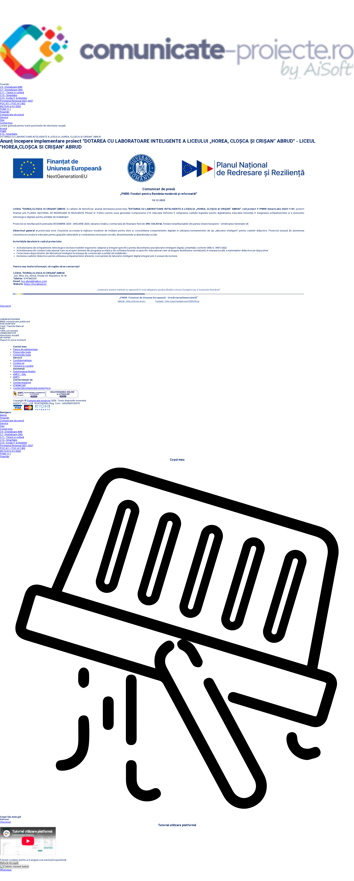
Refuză (4, 863)
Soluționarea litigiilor (24, 371)
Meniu (3, 415)
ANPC (16, 377)
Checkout (5, 822)
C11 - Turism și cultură (12, 92)
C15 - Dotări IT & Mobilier (13, 98)
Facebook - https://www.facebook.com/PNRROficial (177, 301)
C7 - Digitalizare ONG (11, 89)
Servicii (4, 117)
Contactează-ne (22, 382)
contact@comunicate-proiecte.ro (32, 388)
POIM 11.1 (5, 109)
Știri (2, 120)
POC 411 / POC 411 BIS (12, 103)
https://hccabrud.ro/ (35, 284)
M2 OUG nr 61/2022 (10, 106)
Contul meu (6, 123)
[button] (6, 869)
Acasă (3, 128)
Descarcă (5, 306)
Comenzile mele (22, 355)
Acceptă (13, 863)
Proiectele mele (22, 352)
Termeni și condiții (23, 366)
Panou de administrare (25, 349)
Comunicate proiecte (39, 400)
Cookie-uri (18, 363)
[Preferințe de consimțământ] (14, 866)
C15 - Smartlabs (8, 95)
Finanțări (4, 111)
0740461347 (19, 385)
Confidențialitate (22, 360)
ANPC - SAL (19, 374)
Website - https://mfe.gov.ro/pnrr (131, 301)
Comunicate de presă (12, 114)
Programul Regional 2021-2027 (16, 100)
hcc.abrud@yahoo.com (34, 281)
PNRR (3, 131)
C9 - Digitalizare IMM (11, 87)
